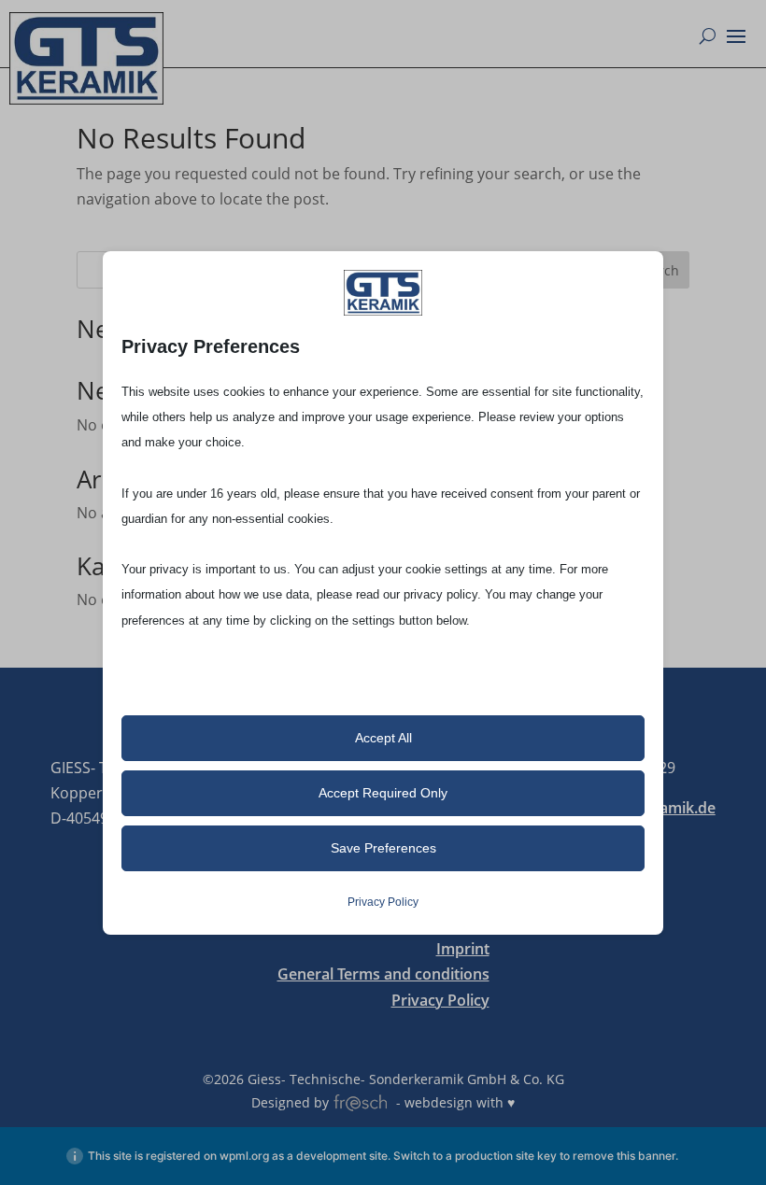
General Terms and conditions (383, 974)
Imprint (462, 948)
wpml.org (244, 1156)
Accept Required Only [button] (383, 792)
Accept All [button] (383, 737)
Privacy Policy (440, 1000)
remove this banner (624, 1156)
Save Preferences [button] (383, 847)
